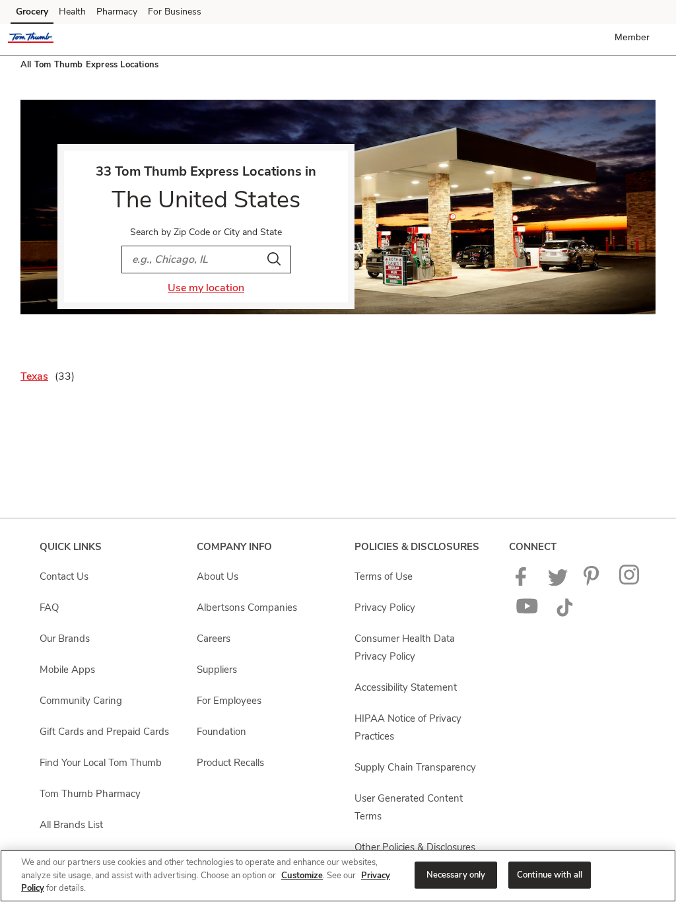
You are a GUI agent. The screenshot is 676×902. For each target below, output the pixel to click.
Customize (302, 876)
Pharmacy (116, 11)
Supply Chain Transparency (415, 767)
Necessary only (456, 874)
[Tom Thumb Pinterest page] (593, 582)
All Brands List (71, 824)
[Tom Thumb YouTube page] (527, 613)
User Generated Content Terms (409, 807)
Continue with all (549, 874)
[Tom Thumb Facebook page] (523, 582)
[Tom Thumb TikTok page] (564, 613)
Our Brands (65, 638)
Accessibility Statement (406, 687)
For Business (174, 11)
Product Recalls (230, 762)
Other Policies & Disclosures (415, 847)
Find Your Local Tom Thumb (101, 762)
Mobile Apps (67, 669)
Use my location (206, 288)
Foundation (221, 731)
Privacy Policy (385, 607)
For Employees (229, 700)
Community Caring (81, 700)
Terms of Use (384, 576)
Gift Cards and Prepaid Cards (104, 731)
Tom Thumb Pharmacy (90, 793)
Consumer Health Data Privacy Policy (405, 647)
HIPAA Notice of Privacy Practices (408, 727)
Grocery (32, 11)
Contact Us (64, 576)
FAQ (49, 607)
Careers (213, 638)
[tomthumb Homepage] (30, 39)
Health (72, 11)
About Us (217, 576)
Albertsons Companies (247, 607)
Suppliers (217, 669)
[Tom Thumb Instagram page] (630, 582)
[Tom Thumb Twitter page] (558, 582)
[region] (338, 876)
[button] (634, 37)
